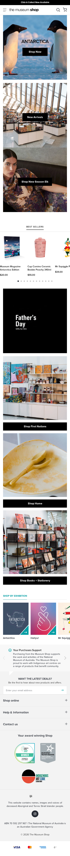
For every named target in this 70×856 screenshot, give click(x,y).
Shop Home (35, 503)
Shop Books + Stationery (35, 580)
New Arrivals (35, 117)
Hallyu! (35, 638)
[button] (65, 10)
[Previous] (4, 658)
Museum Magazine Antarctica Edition (10, 268)
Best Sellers (34, 227)
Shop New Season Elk (35, 182)
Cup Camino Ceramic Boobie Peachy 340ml (39, 268)
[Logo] (24, 10)
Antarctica (9, 638)
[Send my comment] (62, 690)
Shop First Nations (35, 426)
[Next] (65, 658)
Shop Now (35, 52)
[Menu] (4, 9)
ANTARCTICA (35, 41)
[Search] (58, 10)
